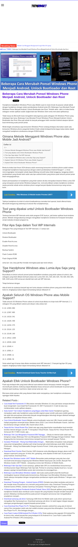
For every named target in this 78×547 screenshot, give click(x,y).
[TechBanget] (39, 5)
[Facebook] (35, 542)
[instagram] (44, 542)
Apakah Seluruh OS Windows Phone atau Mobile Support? (24, 160)
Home (4, 49)
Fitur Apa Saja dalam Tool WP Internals (17, 155)
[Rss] (34, 542)
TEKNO (9, 49)
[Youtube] (42, 542)
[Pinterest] (40, 542)
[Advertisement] (39, 26)
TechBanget (39, 539)
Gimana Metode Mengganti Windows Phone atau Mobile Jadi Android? (27, 150)
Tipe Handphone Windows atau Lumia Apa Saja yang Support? (25, 157)
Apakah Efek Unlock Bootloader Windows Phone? (21, 162)
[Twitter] (38, 542)
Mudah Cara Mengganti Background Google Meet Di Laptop (34, 45)
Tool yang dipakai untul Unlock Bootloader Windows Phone (24, 152)
